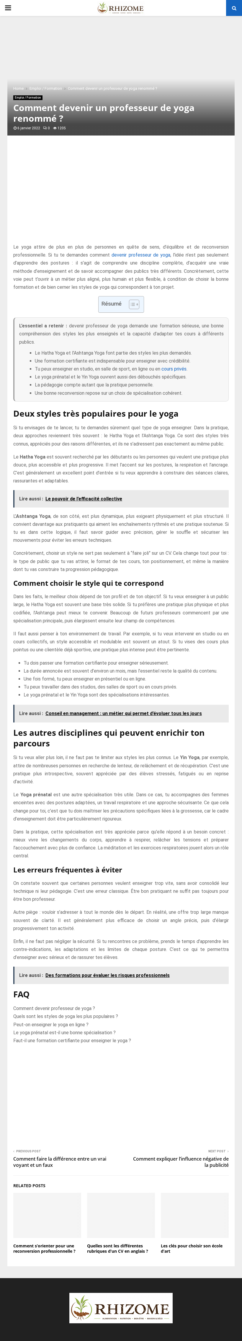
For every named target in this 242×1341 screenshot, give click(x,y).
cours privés (174, 369)
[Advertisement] (121, 195)
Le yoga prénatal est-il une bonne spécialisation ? (64, 1032)
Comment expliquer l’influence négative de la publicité (181, 1162)
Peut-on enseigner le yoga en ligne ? (51, 1024)
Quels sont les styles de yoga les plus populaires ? (65, 1016)
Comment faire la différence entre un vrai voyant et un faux (59, 1162)
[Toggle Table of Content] (131, 304)
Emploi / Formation (28, 97)
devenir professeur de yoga (141, 255)
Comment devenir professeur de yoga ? (54, 1008)
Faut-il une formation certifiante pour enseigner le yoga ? (72, 1040)
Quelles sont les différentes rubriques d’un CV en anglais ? (117, 1248)
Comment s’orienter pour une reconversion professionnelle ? (44, 1248)
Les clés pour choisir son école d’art (192, 1248)
